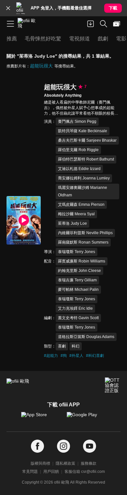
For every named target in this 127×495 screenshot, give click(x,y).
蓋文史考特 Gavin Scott (78, 318)
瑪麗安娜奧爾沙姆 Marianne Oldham (82, 191)
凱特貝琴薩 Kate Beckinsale (82, 131)
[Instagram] (63, 446)
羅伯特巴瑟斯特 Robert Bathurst (86, 159)
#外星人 (76, 355)
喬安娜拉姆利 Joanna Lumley (84, 178)
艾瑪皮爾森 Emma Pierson (81, 204)
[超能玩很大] (24, 220)
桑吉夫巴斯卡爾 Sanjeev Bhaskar (87, 140)
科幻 (75, 346)
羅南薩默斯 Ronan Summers (83, 242)
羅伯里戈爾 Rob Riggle (78, 150)
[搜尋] (103, 24)
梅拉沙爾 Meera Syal (76, 214)
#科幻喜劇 (95, 355)
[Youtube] (89, 446)
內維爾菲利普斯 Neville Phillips (85, 233)
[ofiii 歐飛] (29, 24)
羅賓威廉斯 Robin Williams (81, 261)
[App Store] (40, 418)
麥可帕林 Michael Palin (78, 289)
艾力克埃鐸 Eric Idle (75, 308)
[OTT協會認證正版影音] (112, 385)
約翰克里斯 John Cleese (79, 270)
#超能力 (51, 355)
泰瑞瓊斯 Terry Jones (76, 251)
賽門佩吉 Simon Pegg (77, 121)
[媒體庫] (116, 24)
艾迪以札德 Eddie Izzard (79, 168)
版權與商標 (40, 463)
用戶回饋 (51, 471)
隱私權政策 (65, 463)
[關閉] (8, 8)
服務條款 (88, 463)
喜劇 (62, 346)
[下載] (90, 24)
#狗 (64, 355)
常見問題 (30, 471)
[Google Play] (86, 418)
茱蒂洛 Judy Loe (72, 223)
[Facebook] (37, 446)
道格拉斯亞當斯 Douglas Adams (86, 336)
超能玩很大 (41, 65)
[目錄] (10, 24)
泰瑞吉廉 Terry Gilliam (77, 280)
